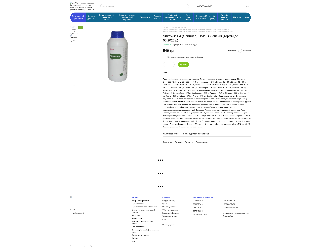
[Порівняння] (222, 6)
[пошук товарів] (187, 6)
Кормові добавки (91, 17)
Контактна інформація (170, 213)
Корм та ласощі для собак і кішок (106, 17)
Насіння (237, 17)
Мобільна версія (78, 213)
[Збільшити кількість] (172, 64)
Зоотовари (145, 17)
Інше (247, 17)
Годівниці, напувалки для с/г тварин (173, 17)
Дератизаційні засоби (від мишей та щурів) (205, 17)
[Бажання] (228, 6)
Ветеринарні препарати (78, 17)
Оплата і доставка (169, 207)
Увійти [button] (170, 57)
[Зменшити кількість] (165, 64)
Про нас (165, 204)
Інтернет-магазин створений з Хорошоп (82, 246)
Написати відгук (190, 45)
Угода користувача (169, 216)
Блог (164, 219)
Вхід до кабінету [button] (168, 201)
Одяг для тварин (188, 17)
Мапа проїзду (228, 216)
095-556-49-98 (204, 6)
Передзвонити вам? (200, 214)
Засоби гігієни (157, 17)
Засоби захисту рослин (224, 17)
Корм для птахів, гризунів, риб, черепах (127, 17)
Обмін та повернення (170, 210)
